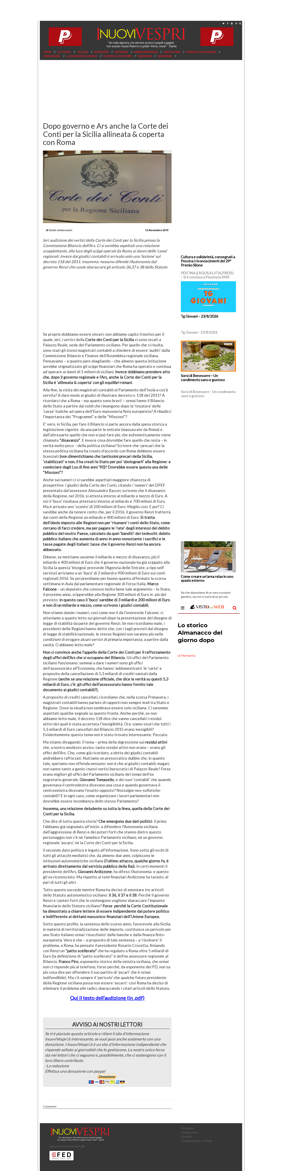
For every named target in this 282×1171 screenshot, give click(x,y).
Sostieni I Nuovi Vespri (117, 56)
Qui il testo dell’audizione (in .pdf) (107, 998)
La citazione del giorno (81, 56)
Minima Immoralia (146, 51)
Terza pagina (52, 56)
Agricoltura (172, 51)
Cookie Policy (189, 1132)
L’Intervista (101, 51)
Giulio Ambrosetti (60, 230)
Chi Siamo (187, 1128)
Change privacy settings (196, 1140)
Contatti (186, 1136)
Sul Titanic (64, 51)
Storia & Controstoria (201, 51)
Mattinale (121, 51)
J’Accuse (82, 51)
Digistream (144, 56)
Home (47, 51)
